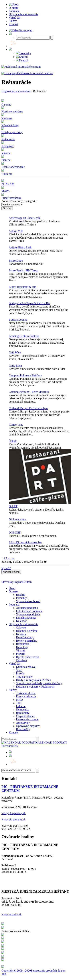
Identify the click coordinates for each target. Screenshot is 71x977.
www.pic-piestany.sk (13, 819)
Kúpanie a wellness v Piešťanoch (35, 686)
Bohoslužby (23, 729)
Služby (13, 689)
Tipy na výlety (24, 676)
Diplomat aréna (17, 519)
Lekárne (20, 706)
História (20, 594)
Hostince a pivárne (27, 630)
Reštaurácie (22, 643)
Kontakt (13, 732)
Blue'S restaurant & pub (22, 286)
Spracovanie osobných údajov (48, 970)
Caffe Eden (15, 365)
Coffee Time (16, 424)
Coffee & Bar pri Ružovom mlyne (28, 408)
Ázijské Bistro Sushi (20, 247)
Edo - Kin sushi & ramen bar (25, 542)
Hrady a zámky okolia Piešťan (33, 680)
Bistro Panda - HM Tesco (23, 270)
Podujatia (14, 604)
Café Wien (15, 352)
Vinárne (20, 650)
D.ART (13, 506)
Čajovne (21, 627)
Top (3, 973)
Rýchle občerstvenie (27, 657)
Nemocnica (22, 709)
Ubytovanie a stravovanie (16, 91)
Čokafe (13, 441)
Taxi (18, 702)
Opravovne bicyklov (28, 725)
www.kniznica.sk (11, 914)
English (23, 56)
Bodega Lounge (18, 319)
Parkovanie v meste (27, 719)
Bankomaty (22, 712)
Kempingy (22, 647)
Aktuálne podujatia (27, 607)
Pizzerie (20, 653)
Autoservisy (23, 722)
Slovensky (25, 53)
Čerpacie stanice (25, 716)
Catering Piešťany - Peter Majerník (29, 391)
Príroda (20, 673)
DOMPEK (15, 532)
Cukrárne (21, 660)
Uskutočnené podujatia (29, 611)
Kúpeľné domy (25, 637)
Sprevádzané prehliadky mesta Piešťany (39, 683)
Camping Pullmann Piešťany (25, 375)
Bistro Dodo (16, 260)
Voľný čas (15, 663)
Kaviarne (21, 634)
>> (12, 558)
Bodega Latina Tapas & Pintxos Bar (29, 303)
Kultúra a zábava (26, 666)
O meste (13, 591)
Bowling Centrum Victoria (24, 336)
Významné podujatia (28, 614)
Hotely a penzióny (26, 640)
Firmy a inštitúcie (26, 696)
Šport (19, 670)
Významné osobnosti (28, 601)
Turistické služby (26, 693)
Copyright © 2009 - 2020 (16, 970)
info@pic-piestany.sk (13, 813)
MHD (19, 699)
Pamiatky (21, 598)
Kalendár (21, 620)
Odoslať (7, 208)
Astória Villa (16, 231)
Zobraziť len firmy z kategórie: (19, 201)
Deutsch (23, 60)
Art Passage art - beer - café (24, 217)
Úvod (12, 588)
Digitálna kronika (26, 617)
